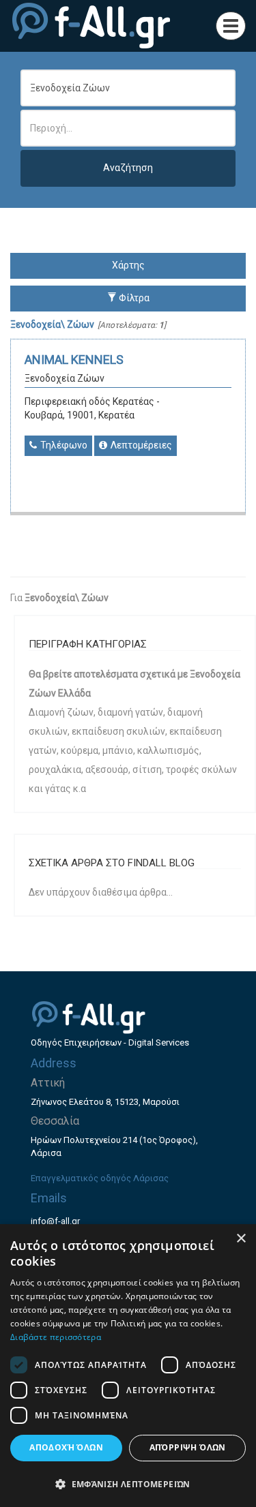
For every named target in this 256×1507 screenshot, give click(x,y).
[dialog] (128, 1365)
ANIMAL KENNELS (74, 359)
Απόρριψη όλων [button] (188, 1447)
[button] (128, 1483)
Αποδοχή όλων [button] (66, 1447)
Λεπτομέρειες (140, 445)
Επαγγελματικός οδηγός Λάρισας (100, 1178)
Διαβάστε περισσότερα (55, 1337)
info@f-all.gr (55, 1221)
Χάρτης (128, 265)
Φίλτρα (133, 297)
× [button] (241, 1239)
